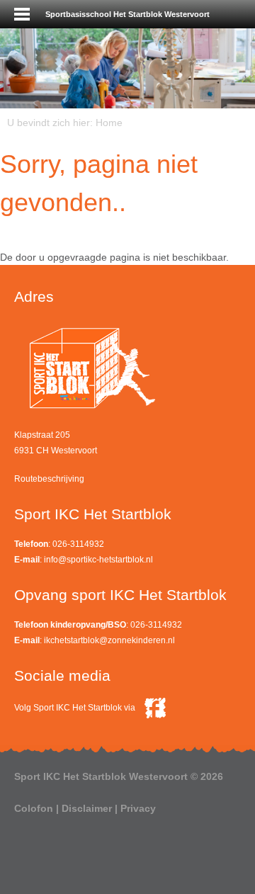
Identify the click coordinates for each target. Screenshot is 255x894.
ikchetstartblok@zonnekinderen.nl (109, 640)
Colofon (33, 808)
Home (109, 122)
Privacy (138, 808)
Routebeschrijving (49, 479)
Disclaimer (87, 808)
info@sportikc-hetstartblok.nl (98, 560)
